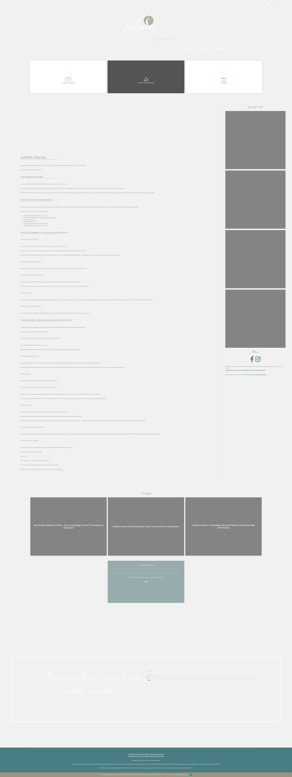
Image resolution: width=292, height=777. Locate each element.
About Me (213, 5)
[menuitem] (204, 5)
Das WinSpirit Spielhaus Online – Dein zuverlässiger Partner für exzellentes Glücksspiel (68, 526)
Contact (255, 5)
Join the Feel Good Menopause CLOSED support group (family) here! (245, 370)
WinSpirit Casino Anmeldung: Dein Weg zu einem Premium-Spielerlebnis (146, 526)
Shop (262, 5)
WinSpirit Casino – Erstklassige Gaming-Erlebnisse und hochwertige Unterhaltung (223, 526)
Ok (190, 774)
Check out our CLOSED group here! (256, 374)
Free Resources (238, 5)
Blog (247, 5)
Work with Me (224, 5)
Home (204, 5)
